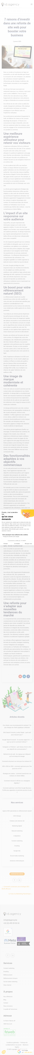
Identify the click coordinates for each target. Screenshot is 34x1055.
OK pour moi (28, 543)
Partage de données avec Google (11, 536)
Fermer (6, 543)
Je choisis (17, 543)
